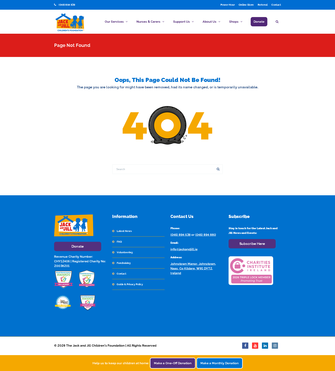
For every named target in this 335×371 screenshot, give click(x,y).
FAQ (119, 241)
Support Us (181, 21)
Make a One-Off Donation (173, 363)
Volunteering (125, 252)
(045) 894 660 (205, 235)
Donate (259, 21)
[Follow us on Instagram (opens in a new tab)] (275, 346)
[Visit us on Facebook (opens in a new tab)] (245, 346)
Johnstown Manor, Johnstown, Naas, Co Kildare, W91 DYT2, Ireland (193, 268)
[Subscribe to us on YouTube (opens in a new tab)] (255, 346)
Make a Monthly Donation (219, 363)
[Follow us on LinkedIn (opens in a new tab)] (265, 346)
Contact (276, 4)
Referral (263, 4)
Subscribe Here (252, 244)
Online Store (246, 4)
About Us (209, 21)
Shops (233, 21)
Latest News (124, 231)
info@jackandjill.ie (184, 249)
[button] (278, 22)
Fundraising (123, 263)
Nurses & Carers (148, 21)
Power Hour (227, 4)
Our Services (114, 21)
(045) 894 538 (180, 235)
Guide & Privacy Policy (130, 284)
